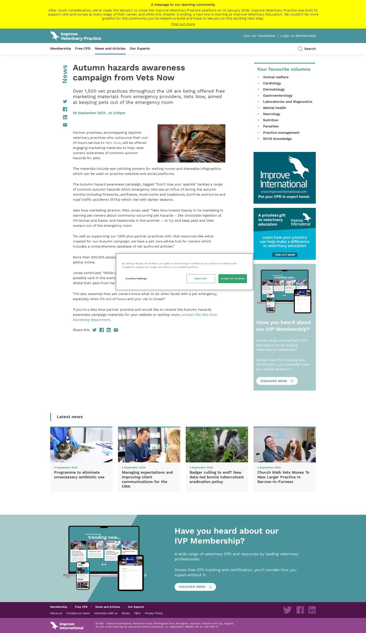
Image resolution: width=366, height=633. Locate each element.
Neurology (271, 114)
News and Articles (110, 48)
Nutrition (271, 120)
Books (126, 613)
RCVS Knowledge (277, 139)
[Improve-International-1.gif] (285, 178)
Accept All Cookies (232, 278)
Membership (60, 48)
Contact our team (78, 613)
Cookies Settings (136, 278)
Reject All (201, 278)
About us (56, 613)
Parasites (271, 126)
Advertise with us (106, 613)
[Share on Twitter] (58, 101)
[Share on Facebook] (58, 109)
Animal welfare (275, 77)
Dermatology (274, 89)
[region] (184, 271)
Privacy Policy (154, 613)
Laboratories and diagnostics (287, 102)
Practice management (281, 133)
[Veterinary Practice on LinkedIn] (312, 610)
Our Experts (140, 48)
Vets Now (113, 143)
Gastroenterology (278, 95)
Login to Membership (298, 36)
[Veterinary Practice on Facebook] (300, 610)
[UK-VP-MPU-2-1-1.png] (285, 234)
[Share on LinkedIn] (58, 117)
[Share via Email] (58, 125)
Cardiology (272, 83)
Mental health (274, 108)
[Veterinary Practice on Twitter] (287, 610)
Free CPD (83, 48)
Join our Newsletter (259, 36)
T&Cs (137, 613)
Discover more (274, 381)
